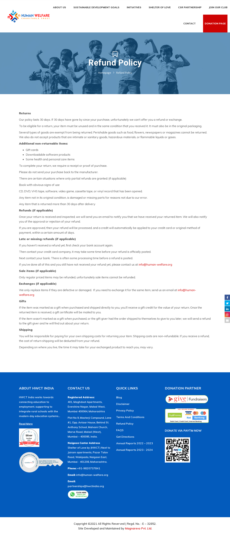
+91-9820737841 (88, 468)
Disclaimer (122, 404)
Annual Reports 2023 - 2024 (134, 449)
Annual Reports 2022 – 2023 (134, 443)
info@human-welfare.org (155, 264)
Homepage (104, 72)
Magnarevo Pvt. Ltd (138, 528)
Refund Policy (125, 423)
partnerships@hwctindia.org (86, 486)
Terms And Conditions (130, 417)
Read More (26, 423)
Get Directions (125, 436)
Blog (119, 397)
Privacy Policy (125, 410)
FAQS (119, 430)
